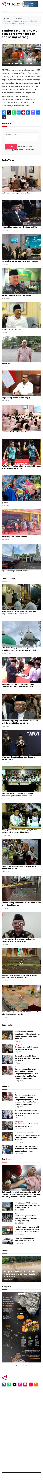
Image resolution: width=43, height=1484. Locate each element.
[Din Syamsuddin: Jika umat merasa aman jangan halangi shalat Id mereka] (21, 281)
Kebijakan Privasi (30, 1445)
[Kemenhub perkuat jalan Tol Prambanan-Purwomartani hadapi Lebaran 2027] (7, 1150)
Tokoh (26, 1408)
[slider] (6, 63)
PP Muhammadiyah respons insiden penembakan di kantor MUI (18, 940)
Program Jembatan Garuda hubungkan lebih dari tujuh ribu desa (19, 1274)
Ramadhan (10, 19)
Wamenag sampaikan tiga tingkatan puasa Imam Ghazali (19, 328)
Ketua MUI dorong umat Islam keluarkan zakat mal (20, 362)
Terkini (5, 1086)
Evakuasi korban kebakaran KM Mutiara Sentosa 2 (20, 1356)
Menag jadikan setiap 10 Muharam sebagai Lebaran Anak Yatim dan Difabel (21, 430)
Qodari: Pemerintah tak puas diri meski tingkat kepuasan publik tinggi (20, 396)
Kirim (10, 146)
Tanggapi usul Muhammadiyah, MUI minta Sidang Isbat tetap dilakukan (21, 831)
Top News (6, 1159)
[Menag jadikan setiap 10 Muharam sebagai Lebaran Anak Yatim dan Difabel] (21, 417)
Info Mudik (28, 1404)
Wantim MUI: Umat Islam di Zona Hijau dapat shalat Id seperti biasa (19, 612)
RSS (25, 1465)
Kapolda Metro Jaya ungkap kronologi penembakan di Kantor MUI (19, 976)
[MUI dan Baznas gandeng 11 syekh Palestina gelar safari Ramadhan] (21, 779)
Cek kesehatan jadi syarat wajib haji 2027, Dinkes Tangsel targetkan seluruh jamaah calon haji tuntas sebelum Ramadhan (26, 1073)
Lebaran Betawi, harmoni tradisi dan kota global (21, 501)
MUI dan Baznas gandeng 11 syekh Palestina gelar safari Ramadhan (17, 794)
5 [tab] (28, 1284)
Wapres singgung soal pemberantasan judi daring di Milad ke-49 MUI (20, 722)
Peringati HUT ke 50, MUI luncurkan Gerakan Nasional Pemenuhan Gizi (18, 685)
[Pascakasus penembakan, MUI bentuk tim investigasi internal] (21, 888)
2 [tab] (18, 1284)
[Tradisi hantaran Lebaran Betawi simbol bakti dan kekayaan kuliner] (21, 522)
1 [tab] (15, 1284)
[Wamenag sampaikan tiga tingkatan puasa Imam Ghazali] (21, 315)
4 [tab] (25, 1284)
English (26, 1416)
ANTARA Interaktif (10, 1433)
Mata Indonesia (8, 1437)
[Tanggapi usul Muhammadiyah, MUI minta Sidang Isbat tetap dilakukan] (21, 816)
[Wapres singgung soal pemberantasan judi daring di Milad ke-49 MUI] (21, 706)
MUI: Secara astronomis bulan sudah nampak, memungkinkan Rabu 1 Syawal (20, 260)
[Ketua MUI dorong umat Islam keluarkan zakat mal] (21, 349)
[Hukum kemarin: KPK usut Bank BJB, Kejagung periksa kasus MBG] (7, 1059)
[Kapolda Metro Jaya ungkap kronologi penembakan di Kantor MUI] (21, 961)
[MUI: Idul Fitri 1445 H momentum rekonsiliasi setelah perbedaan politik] (21, 212)
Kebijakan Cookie (31, 1449)
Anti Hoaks (6, 1429)
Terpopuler (7, 1025)
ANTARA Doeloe (9, 1441)
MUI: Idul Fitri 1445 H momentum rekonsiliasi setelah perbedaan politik (19, 226)
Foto (17, 1067)
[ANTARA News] (11, 4)
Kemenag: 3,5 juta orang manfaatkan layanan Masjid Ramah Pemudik (19, 569)
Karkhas (5, 1425)
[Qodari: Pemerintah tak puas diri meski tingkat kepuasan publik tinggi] (21, 383)
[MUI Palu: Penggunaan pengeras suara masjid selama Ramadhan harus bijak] (21, 634)
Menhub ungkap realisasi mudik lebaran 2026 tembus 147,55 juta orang (27, 1218)
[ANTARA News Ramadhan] (14, 1378)
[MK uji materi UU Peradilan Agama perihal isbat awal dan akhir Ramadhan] (7, 1206)
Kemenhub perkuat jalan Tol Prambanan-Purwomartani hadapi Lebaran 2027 (27, 1148)
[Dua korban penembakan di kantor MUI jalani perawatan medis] (21, 998)
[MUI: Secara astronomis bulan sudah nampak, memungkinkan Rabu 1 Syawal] (21, 247)
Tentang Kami (29, 1453)
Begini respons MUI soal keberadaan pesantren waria (19, 867)
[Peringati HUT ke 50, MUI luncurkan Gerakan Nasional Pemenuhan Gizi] (21, 670)
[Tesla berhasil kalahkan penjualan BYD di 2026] (7, 1242)
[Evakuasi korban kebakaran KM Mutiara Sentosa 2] (7, 1048)
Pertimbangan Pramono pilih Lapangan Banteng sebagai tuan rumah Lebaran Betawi (27, 1229)
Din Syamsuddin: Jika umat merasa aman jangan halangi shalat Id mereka (21, 294)
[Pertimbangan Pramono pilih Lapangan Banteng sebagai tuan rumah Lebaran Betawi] (7, 1230)
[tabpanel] (21, 1269)
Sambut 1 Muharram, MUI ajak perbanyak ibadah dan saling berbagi (20, 22)
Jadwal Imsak (29, 1419)
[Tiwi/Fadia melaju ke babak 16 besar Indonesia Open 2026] (21, 452)
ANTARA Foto (29, 1469)
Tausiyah (27, 1412)
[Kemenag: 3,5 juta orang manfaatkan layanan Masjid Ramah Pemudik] (21, 556)
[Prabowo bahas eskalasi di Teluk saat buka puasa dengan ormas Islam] (21, 178)
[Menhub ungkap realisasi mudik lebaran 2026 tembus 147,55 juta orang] (7, 1217)
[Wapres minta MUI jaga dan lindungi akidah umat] (21, 743)
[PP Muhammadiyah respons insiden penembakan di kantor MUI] (21, 925)
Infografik (19, 1045)
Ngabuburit (28, 1396)
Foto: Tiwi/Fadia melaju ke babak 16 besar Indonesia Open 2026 (21, 467)
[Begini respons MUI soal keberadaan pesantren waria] (21, 852)
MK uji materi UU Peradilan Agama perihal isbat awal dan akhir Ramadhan (27, 1205)
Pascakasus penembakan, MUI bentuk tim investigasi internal (21, 904)
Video (20, 19)
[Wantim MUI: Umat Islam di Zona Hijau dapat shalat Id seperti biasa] (21, 597)
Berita (26, 1392)
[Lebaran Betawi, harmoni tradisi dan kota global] (21, 488)
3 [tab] (21, 1284)
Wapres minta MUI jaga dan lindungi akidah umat (18, 758)
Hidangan (27, 1400)
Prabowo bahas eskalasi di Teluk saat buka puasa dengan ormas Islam (19, 191)
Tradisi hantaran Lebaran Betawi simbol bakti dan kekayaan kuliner (20, 535)
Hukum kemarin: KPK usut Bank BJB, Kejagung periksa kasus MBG (27, 1058)
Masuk (26, 1433)
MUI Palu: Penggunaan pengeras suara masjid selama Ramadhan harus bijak (19, 649)
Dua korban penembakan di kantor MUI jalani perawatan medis (20, 1013)
